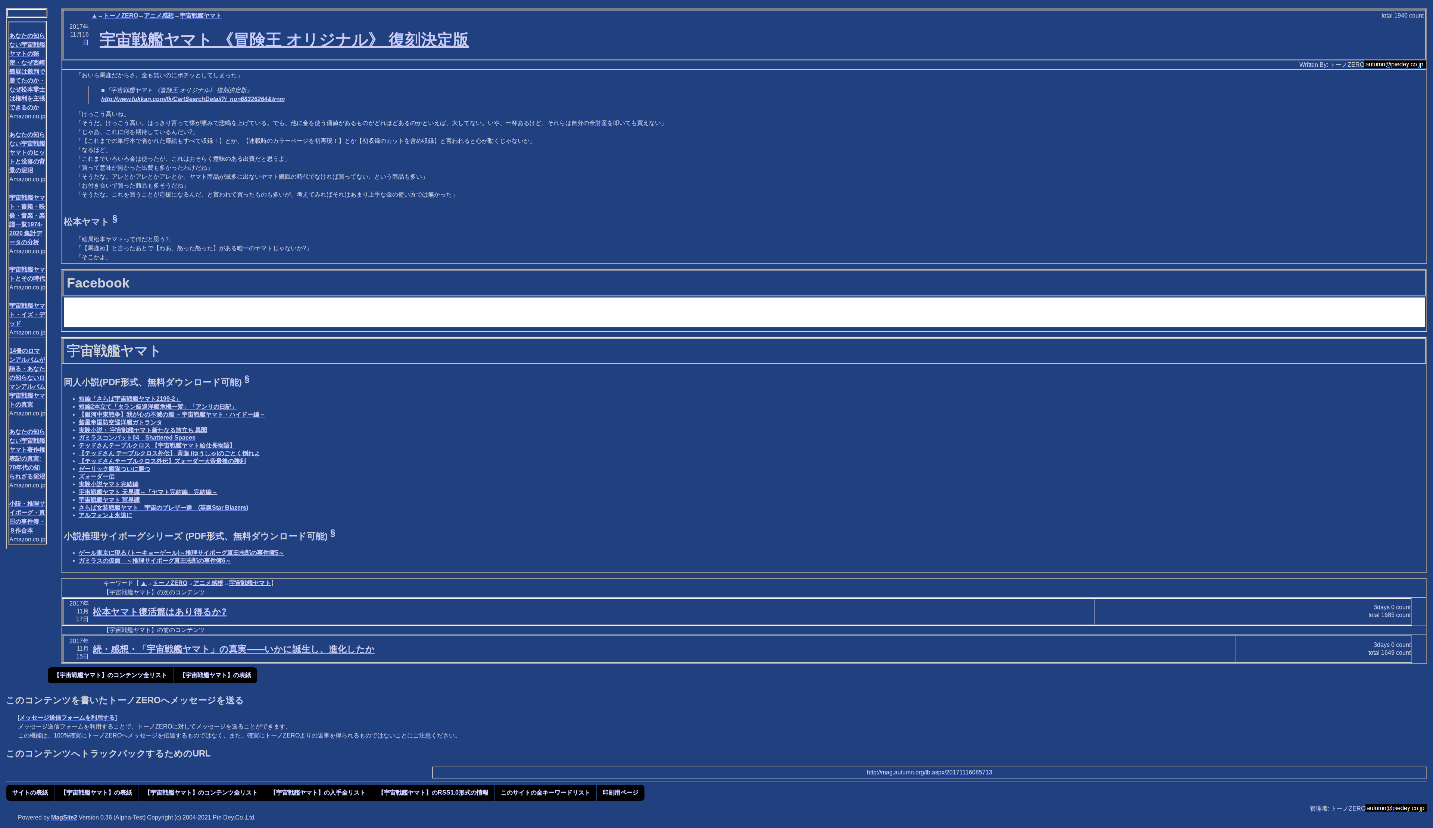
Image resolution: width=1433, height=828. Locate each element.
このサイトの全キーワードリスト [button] (545, 792)
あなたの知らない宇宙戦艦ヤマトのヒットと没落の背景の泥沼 (27, 152)
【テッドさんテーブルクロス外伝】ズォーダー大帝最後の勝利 (162, 461)
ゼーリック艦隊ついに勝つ (114, 469)
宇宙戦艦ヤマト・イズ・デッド (27, 314)
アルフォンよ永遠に (105, 515)
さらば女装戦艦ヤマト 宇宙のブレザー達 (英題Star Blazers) (163, 507)
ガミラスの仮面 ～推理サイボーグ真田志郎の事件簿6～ (155, 560)
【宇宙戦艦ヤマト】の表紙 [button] (215, 675)
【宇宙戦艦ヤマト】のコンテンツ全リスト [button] (110, 675)
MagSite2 (64, 817)
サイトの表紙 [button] (30, 792)
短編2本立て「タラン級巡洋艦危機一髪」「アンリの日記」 (158, 406)
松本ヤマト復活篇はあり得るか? (160, 612)
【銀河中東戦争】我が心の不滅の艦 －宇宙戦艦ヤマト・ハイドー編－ (172, 414)
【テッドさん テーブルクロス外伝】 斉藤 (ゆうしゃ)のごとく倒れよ (169, 453)
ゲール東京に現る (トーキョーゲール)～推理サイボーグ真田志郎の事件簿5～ (181, 553)
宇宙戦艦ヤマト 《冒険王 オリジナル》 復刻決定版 (284, 39)
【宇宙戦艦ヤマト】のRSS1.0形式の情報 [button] (433, 792)
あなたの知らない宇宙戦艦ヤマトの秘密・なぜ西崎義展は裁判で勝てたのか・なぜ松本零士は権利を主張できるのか (27, 71)
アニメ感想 (159, 15)
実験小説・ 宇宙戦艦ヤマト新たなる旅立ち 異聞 (143, 430)
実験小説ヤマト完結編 (108, 484)
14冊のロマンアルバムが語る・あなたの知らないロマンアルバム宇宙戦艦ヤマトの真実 (27, 377)
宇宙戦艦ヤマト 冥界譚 (109, 500)
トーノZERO (120, 15)
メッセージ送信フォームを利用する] (68, 717)
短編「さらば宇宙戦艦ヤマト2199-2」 (130, 399)
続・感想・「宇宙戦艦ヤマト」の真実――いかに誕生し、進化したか (234, 649)
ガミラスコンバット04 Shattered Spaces (137, 437)
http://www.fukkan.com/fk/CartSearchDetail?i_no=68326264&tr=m (193, 99)
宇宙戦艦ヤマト (201, 15)
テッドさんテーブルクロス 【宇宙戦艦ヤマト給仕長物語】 (157, 445)
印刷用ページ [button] (621, 792)
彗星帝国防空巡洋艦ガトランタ (120, 422)
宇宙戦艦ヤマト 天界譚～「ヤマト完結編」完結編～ (148, 492)
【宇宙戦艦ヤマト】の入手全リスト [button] (318, 792)
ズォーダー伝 (97, 476)
